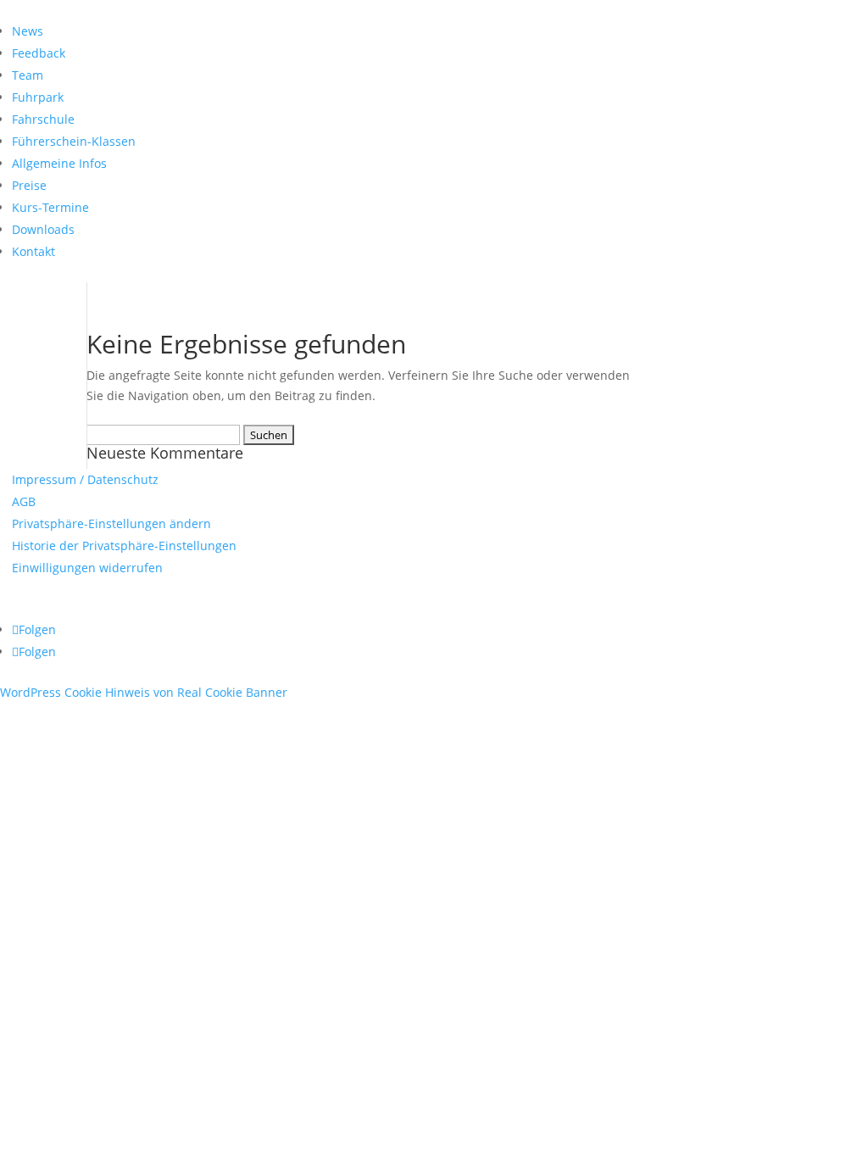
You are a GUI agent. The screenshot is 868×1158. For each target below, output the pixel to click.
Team (27, 75)
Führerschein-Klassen (74, 141)
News (27, 31)
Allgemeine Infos (59, 163)
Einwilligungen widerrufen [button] (87, 568)
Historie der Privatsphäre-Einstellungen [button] (124, 545)
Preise (29, 185)
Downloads (43, 229)
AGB (24, 501)
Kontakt (33, 251)
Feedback (38, 53)
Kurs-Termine (50, 207)
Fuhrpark (38, 97)
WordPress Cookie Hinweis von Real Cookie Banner (143, 692)
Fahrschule (43, 119)
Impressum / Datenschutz (85, 479)
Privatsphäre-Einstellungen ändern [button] (111, 523)
